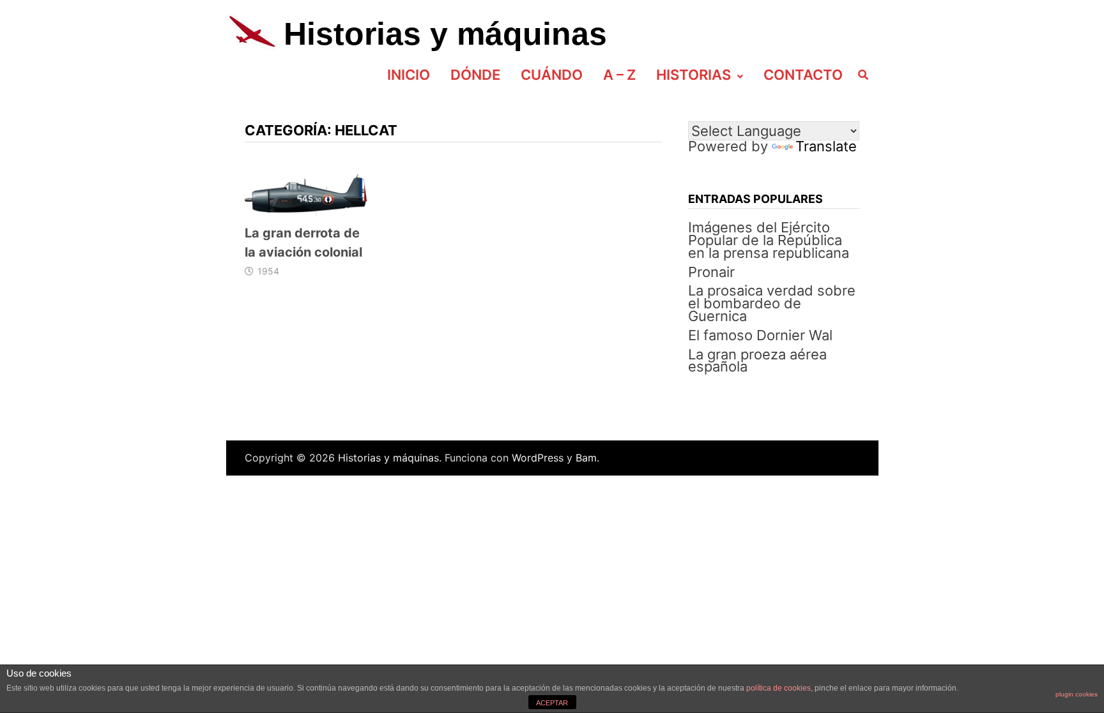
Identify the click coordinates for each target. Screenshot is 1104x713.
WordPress (538, 457)
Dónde (475, 74)
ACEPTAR (552, 703)
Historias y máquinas (445, 34)
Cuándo (552, 74)
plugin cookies (1076, 694)
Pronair (711, 272)
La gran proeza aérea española (757, 360)
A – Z (619, 74)
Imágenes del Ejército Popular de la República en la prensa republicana (768, 240)
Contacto (803, 74)
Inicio (408, 74)
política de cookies (778, 688)
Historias (693, 74)
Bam (586, 457)
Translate (826, 146)
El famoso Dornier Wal (760, 335)
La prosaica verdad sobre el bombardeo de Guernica (771, 303)
